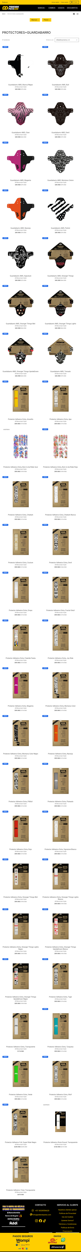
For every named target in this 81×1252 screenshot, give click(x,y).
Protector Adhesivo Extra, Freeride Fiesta (21, 658)
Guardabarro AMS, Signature (20, 276)
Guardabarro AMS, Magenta (20, 180)
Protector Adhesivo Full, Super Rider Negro (20, 1142)
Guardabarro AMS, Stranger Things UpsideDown (20, 371)
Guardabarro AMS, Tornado (60, 371)
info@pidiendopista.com (41, 1215)
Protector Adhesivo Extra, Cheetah (20, 515)
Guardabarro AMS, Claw (21, 133)
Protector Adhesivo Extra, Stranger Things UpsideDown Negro (20, 998)
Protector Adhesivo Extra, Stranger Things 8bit (20, 897)
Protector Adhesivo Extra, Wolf (60, 1095)
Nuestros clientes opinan (67, 1210)
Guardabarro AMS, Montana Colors (60, 180)
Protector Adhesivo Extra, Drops (20, 610)
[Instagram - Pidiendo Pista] (77, 14)
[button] (35, 19)
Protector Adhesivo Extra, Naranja (60, 754)
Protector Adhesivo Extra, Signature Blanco (60, 849)
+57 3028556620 (41, 1210)
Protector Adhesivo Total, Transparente (20, 1190)
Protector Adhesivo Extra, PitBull (20, 802)
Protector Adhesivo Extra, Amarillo (20, 419)
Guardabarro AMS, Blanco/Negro (20, 85)
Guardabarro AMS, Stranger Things (60, 276)
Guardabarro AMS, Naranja (21, 228)
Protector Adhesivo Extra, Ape (60, 419)
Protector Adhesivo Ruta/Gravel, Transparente (60, 1142)
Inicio (3, 14)
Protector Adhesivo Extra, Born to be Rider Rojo (60, 467)
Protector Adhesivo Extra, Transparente (20, 1047)
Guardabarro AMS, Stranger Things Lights (60, 324)
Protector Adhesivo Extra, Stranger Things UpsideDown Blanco (60, 948)
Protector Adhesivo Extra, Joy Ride (60, 658)
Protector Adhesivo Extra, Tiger (60, 997)
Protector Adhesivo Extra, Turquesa (60, 1047)
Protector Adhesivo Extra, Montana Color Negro (20, 754)
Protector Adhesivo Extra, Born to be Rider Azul (20, 467)
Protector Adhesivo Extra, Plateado (60, 802)
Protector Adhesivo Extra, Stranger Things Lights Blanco (60, 898)
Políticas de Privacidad (67, 1213)
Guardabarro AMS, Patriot (60, 228)
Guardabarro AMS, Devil (60, 133)
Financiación (67, 1231)
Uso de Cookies (67, 1217)
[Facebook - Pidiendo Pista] (74, 14)
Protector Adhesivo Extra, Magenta (20, 706)
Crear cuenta (64, 2)
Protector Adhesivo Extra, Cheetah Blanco (60, 515)
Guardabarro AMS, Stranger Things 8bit (20, 324)
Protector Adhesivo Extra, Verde (20, 1095)
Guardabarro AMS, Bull (60, 85)
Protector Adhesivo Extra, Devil (60, 563)
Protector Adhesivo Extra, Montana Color (60, 706)
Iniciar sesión (55, 2)
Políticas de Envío (67, 1228)
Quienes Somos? (67, 1221)
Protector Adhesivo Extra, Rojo (20, 849)
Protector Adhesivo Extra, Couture (20, 563)
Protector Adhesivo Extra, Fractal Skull (60, 610)
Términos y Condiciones (67, 1224)
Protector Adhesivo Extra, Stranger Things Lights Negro (21, 948)
